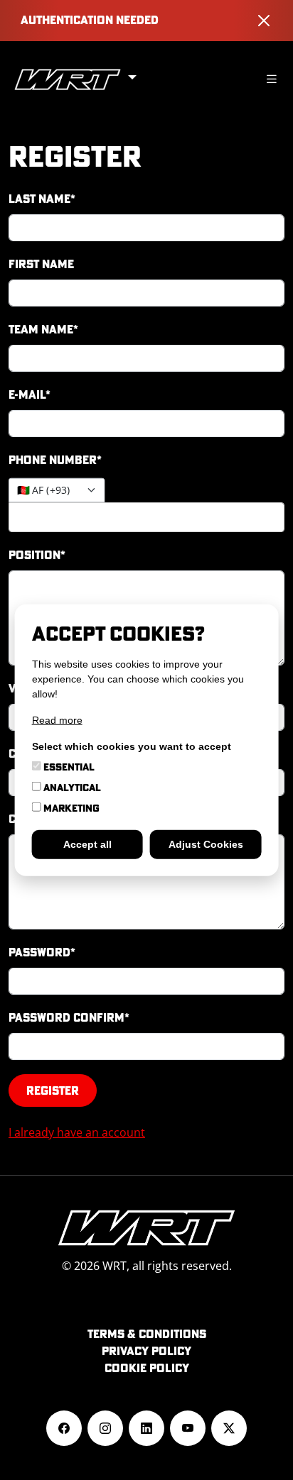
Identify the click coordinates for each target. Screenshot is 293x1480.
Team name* (43, 329)
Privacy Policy (146, 1351)
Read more (57, 719)
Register (52, 1090)
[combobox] (57, 490)
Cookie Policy (147, 1368)
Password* (42, 952)
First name (41, 264)
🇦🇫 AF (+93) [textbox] (43, 490)
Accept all (87, 843)
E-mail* (29, 394)
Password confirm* (69, 1017)
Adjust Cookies (206, 843)
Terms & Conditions (146, 1334)
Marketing (70, 807)
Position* (37, 555)
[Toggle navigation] (272, 79)
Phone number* (55, 460)
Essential (68, 766)
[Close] (263, 20)
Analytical (71, 786)
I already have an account (77, 1132)
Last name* (42, 199)
